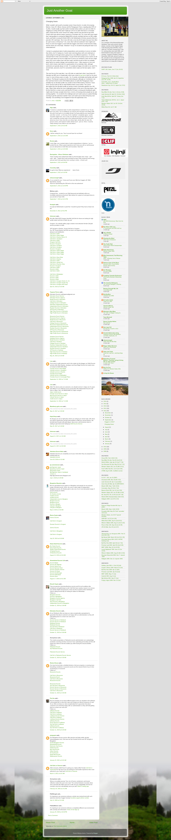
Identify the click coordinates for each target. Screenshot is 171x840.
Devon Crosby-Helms (109, 321)
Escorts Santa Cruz (55, 566)
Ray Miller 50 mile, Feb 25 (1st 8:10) (112, 460)
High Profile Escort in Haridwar (58, 353)
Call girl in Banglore (55, 506)
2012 (105, 408)
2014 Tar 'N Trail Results (109, 347)
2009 (105, 449)
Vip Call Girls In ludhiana (57, 724)
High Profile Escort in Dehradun (59, 313)
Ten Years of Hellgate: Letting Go (112, 313)
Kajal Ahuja (53, 416)
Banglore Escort (54, 502)
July (106, 429)
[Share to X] (69, 101)
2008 (105, 451)
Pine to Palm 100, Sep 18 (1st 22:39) (112, 525)
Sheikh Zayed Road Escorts (58, 549)
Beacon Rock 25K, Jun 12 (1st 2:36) (112, 490)
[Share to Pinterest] (72, 101)
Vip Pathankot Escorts (56, 648)
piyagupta (53, 735)
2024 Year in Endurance (109, 239)
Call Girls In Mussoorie (56, 675)
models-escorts (54, 495)
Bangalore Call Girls (55, 600)
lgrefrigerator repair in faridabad (59, 472)
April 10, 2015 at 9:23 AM (57, 286)
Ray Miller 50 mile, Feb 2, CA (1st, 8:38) (113, 92)
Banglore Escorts (55, 500)
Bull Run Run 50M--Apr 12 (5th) (110, 569)
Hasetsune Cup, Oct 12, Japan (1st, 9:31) (113, 85)
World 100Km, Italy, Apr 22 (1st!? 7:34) (112, 462)
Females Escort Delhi (56, 373)
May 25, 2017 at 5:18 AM (57, 426)
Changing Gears (109, 424)
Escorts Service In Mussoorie (58, 687)
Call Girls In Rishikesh (56, 628)
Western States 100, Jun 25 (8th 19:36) (113, 492)
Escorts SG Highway (55, 564)
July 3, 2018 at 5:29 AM (56, 478)
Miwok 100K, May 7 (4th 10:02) (110, 486)
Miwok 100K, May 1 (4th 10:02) (110, 509)
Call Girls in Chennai (56, 765)
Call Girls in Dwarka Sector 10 (58, 237)
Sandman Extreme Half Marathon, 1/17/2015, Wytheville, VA (112, 335)
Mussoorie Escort (55, 677)
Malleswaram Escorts (56, 756)
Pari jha (52, 698)
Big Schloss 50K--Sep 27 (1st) (110, 578)
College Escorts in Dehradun (58, 302)
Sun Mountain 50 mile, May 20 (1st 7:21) (113, 464)
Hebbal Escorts (54, 747)
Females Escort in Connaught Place (60, 377)
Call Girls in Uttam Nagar (57, 235)
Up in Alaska (107, 232)
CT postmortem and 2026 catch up (112, 228)
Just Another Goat (59, 10)
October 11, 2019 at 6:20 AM (58, 730)
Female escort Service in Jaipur (59, 393)
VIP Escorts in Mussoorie (57, 329)
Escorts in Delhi (54, 269)
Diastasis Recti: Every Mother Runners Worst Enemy (111, 264)
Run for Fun (107, 367)
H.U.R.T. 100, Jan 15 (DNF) (109, 477)
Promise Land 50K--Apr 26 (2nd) (111, 571)
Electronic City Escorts (56, 746)
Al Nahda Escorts (55, 551)
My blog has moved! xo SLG (110, 328)
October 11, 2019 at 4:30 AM (58, 657)
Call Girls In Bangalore (56, 531)
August (107, 427)
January (107, 443)
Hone (51, 131)
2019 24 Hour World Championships (112, 245)
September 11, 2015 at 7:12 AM (59, 379)
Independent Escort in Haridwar (59, 346)
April (106, 436)
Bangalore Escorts (55, 594)
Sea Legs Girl (107, 327)
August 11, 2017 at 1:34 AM (58, 436)
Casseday (53, 167)
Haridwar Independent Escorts (58, 345)
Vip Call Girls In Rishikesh (57, 626)
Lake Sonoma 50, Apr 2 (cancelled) (111, 482)
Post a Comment (53, 815)
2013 (105, 406)
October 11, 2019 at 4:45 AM (58, 693)
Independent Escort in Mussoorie (59, 326)
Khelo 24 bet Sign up (73, 809)
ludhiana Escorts (54, 710)
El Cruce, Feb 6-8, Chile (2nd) (110, 76)
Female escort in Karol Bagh (58, 368)
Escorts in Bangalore (56, 596)
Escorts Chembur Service (57, 569)
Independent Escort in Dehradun (59, 306)
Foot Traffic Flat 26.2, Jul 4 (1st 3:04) (112, 468)
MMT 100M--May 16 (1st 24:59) (111, 547)
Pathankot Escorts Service (57, 652)
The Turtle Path (108, 244)
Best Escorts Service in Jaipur (58, 395)
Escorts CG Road (55, 571)
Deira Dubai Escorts (55, 547)
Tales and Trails (108, 351)
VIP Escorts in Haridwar (56, 350)
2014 (105, 403)
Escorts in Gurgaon (55, 243)
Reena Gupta (54, 515)
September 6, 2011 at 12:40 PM (59, 185)
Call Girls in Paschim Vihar (57, 264)
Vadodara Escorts (55, 457)
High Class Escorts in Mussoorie (59, 331)
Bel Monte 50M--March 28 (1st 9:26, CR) (113, 537)
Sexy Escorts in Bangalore (57, 601)
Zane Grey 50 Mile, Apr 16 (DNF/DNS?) (113, 484)
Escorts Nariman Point (56, 568)
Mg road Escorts (54, 749)
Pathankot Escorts (55, 646)
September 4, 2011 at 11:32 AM (59, 135)
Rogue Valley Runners (110, 346)
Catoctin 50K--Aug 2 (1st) (109, 576)
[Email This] (65, 101)
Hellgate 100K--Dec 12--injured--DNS (112, 558)
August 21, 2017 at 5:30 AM (58, 446)
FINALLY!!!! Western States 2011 (112, 369)
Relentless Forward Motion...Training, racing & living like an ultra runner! (113, 360)
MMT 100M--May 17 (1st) (109, 574)
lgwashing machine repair (57, 469)
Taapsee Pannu (54, 292)
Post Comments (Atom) (60, 826)
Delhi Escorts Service (76, 423)
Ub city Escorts (54, 752)
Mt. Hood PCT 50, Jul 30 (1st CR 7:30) (112, 494)
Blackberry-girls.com (56, 406)
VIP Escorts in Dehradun (57, 309)
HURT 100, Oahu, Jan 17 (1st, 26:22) (112, 69)
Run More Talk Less (109, 226)
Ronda (52, 141)
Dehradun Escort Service (57, 296)
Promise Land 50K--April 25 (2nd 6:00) (112, 545)
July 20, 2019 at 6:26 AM (57, 538)
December (108, 412)
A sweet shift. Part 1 (108, 363)
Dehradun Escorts (55, 611)
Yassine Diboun (108, 305)
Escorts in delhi (54, 276)
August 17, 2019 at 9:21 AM (58, 578)
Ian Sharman (107, 270)
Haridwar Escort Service (57, 336)
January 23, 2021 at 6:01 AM (58, 760)
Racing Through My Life (110, 288)
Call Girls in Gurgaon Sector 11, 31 (60, 281)
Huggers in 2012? (110, 422)
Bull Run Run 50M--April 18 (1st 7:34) (112, 543)
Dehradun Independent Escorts (59, 304)
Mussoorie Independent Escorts (59, 324)
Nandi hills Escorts (55, 754)
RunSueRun (107, 294)
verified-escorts (54, 497)
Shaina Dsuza (54, 663)
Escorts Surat (54, 576)
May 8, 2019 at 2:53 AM (56, 509)
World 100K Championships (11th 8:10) (113, 496)
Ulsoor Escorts (54, 751)
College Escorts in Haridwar (58, 343)
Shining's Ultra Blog (109, 311)
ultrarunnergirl (54, 177)
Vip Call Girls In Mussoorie (57, 685)
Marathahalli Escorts (55, 744)
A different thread (107, 234)
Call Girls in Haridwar (56, 341)
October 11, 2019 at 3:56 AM (58, 632)
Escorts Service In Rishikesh (58, 620)
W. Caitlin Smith (108, 300)
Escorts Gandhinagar (56, 573)
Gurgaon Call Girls (55, 242)
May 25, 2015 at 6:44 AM (57, 355)
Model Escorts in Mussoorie (58, 319)
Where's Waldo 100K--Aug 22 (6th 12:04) (113, 553)
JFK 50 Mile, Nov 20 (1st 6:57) (110, 527)
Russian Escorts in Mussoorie (58, 328)
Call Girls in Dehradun (56, 301)
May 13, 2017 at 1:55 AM (57, 411)
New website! (106, 323)
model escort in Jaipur (56, 398)
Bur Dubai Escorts (55, 546)
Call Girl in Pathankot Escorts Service (60, 655)
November (108, 415)
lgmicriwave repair (55, 470)
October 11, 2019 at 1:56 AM (58, 605)
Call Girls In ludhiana (56, 712)
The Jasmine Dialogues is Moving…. (112, 284)
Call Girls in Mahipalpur (56, 274)
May (106, 434)
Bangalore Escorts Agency (57, 598)
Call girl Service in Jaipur (57, 397)
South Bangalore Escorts (57, 742)
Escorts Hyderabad (55, 574)
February (107, 441)
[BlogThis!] (67, 101)
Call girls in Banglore (56, 507)
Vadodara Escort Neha (56, 451)
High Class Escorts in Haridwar (58, 351)
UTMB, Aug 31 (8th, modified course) (112, 471)
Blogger (95, 833)
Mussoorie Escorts (55, 672)
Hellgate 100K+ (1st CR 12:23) (110, 499)
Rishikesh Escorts (55, 623)
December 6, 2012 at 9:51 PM (58, 210)
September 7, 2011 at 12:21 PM (59, 199)
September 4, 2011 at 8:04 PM (58, 162)
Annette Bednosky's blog (111, 333)
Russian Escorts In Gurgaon (58, 524)
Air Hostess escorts (55, 494)
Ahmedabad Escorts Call (57, 560)
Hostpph (52, 204)
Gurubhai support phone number (79, 798)
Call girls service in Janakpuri (58, 370)
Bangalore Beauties (56, 483)
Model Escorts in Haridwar (57, 340)
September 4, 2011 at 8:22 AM (58, 125)
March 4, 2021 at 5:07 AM (57, 773)
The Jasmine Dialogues (110, 283)
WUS (104, 219)
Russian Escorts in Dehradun (58, 308)
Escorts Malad (54, 563)
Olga (51, 107)
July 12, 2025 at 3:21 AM (57, 800)
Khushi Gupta (54, 584)
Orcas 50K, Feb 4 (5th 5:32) (109, 458)
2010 (105, 446)
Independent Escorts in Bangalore (59, 603)
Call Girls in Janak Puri (56, 262)
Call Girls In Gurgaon (56, 521)
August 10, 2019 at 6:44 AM (58, 555)
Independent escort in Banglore (59, 499)
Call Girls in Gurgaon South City (59, 282)
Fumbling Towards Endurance (112, 275)
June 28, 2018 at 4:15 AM (57, 459)
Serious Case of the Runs (111, 262)
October (107, 417)
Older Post (93, 822)
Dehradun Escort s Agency (57, 297)
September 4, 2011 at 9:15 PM (58, 172)
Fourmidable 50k (107, 290)
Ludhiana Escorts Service (57, 716)
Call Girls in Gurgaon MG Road (59, 284)
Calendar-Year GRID (108, 295)
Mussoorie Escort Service (57, 316)
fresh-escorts (53, 492)
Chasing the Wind (108, 238)
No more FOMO (107, 271)
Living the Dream (108, 373)
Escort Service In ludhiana (57, 722)
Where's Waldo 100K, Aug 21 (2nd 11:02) (113, 522)
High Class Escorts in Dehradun (59, 311)
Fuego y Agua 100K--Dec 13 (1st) (111, 580)
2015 (105, 401)
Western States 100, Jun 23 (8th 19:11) (113, 466)
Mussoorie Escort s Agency (57, 318)
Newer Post (50, 822)
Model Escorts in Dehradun (57, 299)
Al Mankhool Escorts (55, 553)
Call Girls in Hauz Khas (56, 257)
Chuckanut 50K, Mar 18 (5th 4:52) (111, 479)
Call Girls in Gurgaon (56, 245)
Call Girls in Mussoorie (56, 321)
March (107, 439)
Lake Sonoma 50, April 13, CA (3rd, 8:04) (113, 94)
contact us (53, 474)
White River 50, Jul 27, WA (109, 107)
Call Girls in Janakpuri (56, 238)
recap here (82, 75)
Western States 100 (108, 307)
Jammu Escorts (54, 517)
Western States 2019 (108, 251)
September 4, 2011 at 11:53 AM (59, 149)
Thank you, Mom (107, 301)
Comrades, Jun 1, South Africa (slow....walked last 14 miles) (110, 82)
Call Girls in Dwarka (55, 259)
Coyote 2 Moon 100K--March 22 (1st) (112, 567)
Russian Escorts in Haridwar (58, 348)
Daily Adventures (108, 249)
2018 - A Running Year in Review (111, 258)
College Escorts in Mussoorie (58, 323)
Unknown (53, 216)
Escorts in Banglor (55, 504)
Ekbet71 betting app (83, 786)
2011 (105, 410)
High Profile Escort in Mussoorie (59, 333)
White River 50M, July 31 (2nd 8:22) (112, 520)
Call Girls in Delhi (55, 233)
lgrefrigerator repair (55, 467)
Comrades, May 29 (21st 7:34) (110, 488)
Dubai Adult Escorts (56, 543)
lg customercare (55, 465)
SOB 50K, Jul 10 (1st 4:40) (109, 518)
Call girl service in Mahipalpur (58, 375)
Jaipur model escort (55, 392)
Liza (51, 361)
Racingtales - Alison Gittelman (59, 154)
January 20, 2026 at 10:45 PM (58, 812)
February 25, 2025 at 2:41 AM (58, 788)
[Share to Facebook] (71, 101)
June (106, 432)
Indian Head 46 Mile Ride (109, 341)
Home (72, 822)
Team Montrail (107, 317)
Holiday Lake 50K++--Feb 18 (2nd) (111, 565)
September (108, 420)
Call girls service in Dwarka (57, 372)
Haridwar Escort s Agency (57, 338)
